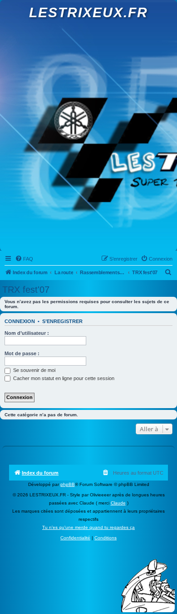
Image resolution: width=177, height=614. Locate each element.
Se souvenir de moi (33, 370)
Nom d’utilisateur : (27, 333)
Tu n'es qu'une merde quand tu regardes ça (88, 527)
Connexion (20, 321)
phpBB (67, 484)
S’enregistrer (62, 321)
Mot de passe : (22, 353)
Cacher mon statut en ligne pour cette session (63, 378)
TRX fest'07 (25, 290)
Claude (118, 502)
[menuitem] (24, 258)
